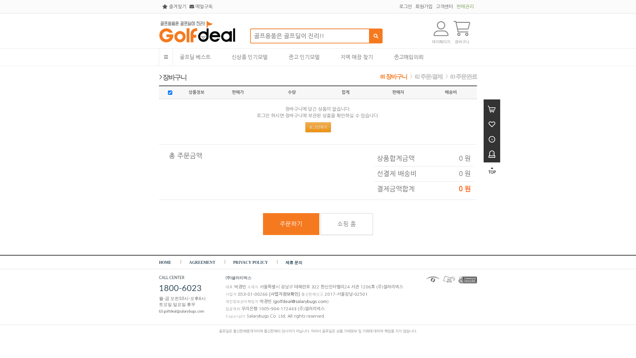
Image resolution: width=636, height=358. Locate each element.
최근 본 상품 (492, 138)
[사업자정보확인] (284, 294)
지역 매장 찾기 (357, 57)
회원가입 (424, 6)
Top (492, 170)
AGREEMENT (202, 262)
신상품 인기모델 (250, 57)
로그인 (405, 6)
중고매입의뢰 (409, 57)
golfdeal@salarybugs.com (183, 311)
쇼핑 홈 (347, 224)
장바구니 (492, 108)
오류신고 (492, 153)
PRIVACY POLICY (251, 262)
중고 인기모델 (304, 57)
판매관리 (465, 6)
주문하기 (291, 224)
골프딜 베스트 (195, 57)
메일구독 (203, 6)
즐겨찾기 (177, 6)
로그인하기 (318, 127)
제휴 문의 (294, 262)
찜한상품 (492, 123)
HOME (165, 262)
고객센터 (444, 6)
